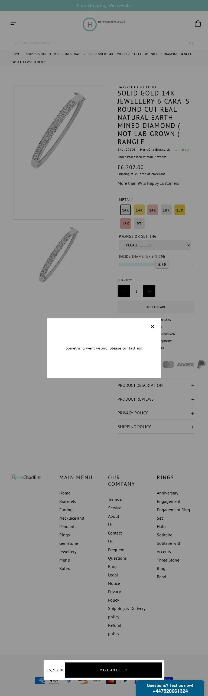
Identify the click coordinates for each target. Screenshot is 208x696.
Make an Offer (113, 670)
